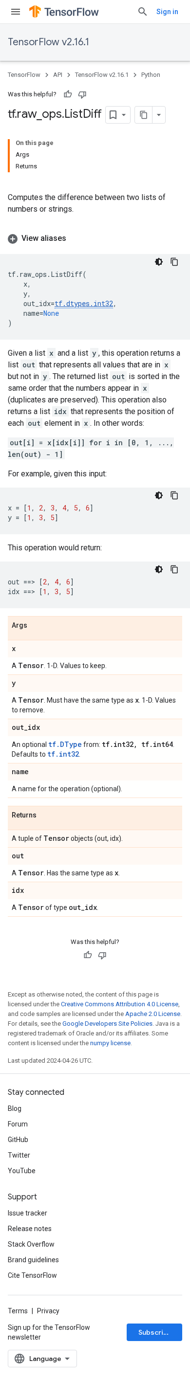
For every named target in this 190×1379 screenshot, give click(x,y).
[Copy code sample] (174, 262)
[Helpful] (67, 94)
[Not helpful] (82, 94)
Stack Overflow (31, 1244)
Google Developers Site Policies (107, 1023)
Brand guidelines (33, 1260)
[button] (95, 238)
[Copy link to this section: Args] (37, 626)
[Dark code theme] (159, 262)
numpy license (110, 1043)
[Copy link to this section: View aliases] (76, 238)
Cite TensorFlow (32, 1275)
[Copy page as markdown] (143, 115)
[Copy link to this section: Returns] (46, 815)
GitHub (18, 1139)
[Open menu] (15, 11)
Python (150, 74)
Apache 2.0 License (152, 1013)
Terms (18, 1311)
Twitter (19, 1155)
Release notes (30, 1229)
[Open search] (143, 12)
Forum (18, 1124)
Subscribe (155, 1332)
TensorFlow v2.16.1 (48, 42)
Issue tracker (27, 1213)
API (57, 74)
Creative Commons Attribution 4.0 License (119, 1004)
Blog (14, 1108)
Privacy (48, 1311)
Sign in (167, 12)
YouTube (22, 1171)
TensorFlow (24, 74)
